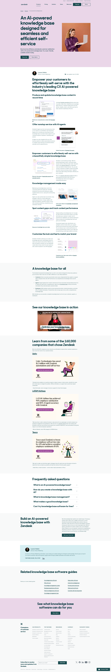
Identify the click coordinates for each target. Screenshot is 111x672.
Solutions (54, 4)
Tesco (35, 432)
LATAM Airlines (39, 391)
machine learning (65, 165)
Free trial (77, 4)
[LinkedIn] (44, 558)
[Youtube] (86, 662)
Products (38, 4)
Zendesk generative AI (65, 102)
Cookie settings (39, 669)
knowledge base (63, 284)
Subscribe (62, 662)
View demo (34, 57)
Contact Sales (104, 669)
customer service (62, 423)
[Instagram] (89, 662)
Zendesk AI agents (70, 150)
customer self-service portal (66, 175)
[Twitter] (77, 662)
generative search (47, 176)
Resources (69, 4)
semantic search (36, 178)
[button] (53, 485)
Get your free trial (68, 535)
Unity (34, 354)
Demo (61, 4)
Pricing (46, 4)
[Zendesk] (22, 626)
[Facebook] (80, 662)
